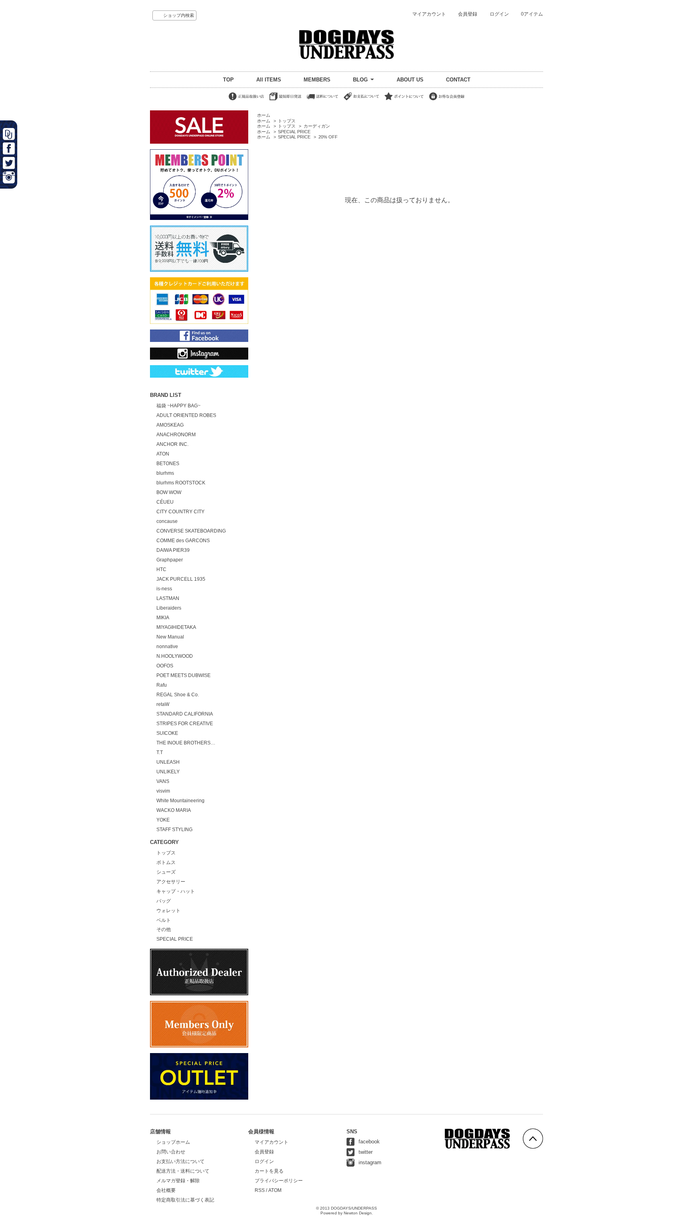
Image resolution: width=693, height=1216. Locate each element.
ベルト (163, 920)
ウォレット (168, 910)
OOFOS (164, 666)
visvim (163, 791)
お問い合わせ (170, 1152)
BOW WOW (168, 492)
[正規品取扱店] (246, 101)
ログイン (499, 14)
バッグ (163, 901)
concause (167, 521)
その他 (163, 929)
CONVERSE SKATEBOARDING (191, 531)
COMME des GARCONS (183, 540)
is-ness (164, 589)
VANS (162, 781)
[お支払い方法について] (361, 101)
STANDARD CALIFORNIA (184, 714)
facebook (369, 1142)
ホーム (263, 115)
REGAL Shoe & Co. (177, 694)
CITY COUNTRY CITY (180, 511)
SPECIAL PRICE (294, 131)
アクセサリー (170, 882)
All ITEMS (268, 80)
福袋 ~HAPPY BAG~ (178, 406)
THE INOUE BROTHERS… (185, 743)
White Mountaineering (180, 800)
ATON (162, 454)
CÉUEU (165, 502)
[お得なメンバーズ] (446, 101)
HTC (161, 569)
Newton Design (358, 1213)
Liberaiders (168, 608)
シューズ (166, 872)
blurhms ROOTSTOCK (180, 483)
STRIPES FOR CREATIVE (184, 723)
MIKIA (162, 617)
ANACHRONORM (176, 434)
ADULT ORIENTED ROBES (186, 415)
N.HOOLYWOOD (174, 656)
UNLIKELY (168, 772)
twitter (366, 1152)
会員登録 (467, 14)
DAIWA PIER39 (173, 550)
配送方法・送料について (182, 1171)
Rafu (161, 685)
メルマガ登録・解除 (178, 1180)
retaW (162, 704)
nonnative (167, 646)
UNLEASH (168, 762)
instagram (370, 1162)
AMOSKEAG (170, 425)
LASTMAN (167, 598)
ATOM (275, 1190)
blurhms (165, 473)
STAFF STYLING (174, 829)
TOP (228, 80)
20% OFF (328, 136)
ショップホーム (173, 1142)
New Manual (170, 637)
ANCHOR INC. (172, 444)
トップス (287, 120)
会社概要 (166, 1190)
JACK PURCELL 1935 (180, 579)
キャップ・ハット (175, 891)
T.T (159, 752)
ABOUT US (410, 80)
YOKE (163, 820)
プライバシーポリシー (279, 1180)
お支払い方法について (180, 1161)
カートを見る (269, 1171)
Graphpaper (169, 560)
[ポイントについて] (404, 101)
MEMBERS (317, 80)
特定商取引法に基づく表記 (185, 1200)
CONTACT (458, 80)
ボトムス (166, 862)
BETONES (167, 463)
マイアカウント (429, 14)
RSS (260, 1190)
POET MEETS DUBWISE (183, 675)
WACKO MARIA (173, 810)
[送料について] (322, 101)
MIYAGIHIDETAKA (176, 627)
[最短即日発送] (285, 101)
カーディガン (317, 126)
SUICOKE (167, 733)
